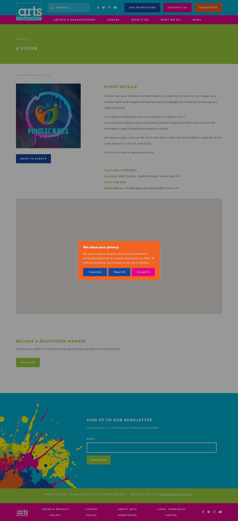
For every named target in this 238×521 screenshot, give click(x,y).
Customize (95, 272)
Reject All (119, 272)
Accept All (143, 272)
